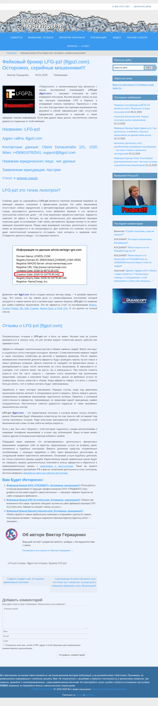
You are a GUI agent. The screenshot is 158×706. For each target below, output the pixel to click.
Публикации (11, 53)
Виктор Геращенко (18, 74)
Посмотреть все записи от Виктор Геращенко (47, 549)
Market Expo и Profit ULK (54, 307)
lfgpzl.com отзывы (37, 562)
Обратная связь (142, 7)
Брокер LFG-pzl (58, 562)
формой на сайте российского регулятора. (45, 472)
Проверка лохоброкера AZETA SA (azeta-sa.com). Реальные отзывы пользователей (132, 108)
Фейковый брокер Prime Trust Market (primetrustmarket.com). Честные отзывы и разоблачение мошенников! (135, 161)
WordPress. (90, 693)
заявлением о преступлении (56, 465)
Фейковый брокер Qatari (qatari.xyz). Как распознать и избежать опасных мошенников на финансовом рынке (135, 131)
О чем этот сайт (121, 7)
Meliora (92, 304)
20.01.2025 (41, 74)
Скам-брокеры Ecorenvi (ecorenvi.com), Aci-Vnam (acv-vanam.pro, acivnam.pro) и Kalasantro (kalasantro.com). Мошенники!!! (74, 580)
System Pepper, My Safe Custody (20, 307)
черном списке (27, 177)
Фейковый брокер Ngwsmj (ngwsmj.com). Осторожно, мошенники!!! (44, 510)
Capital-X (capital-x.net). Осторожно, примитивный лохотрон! (23, 579)
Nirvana (79, 693)
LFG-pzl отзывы (17, 562)
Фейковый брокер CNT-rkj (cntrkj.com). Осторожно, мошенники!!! (43, 499)
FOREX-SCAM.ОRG (42, 687)
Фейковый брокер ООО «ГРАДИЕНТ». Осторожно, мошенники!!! (43, 484)
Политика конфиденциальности (109, 687)
